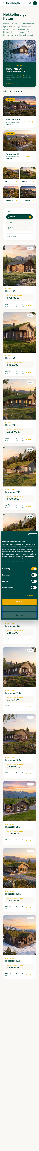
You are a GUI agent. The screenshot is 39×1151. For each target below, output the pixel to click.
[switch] (34, 575)
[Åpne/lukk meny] (35, 3)
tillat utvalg (19, 608)
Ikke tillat (19, 615)
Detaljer (30, 595)
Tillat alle (19, 602)
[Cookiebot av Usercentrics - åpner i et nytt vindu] (28, 534)
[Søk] (30, 3)
